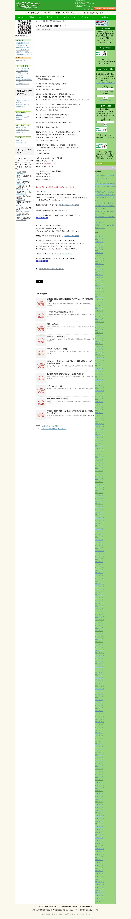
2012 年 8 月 (99, 694)
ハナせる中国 (20, 179)
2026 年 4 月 (99, 247)
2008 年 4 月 (99, 838)
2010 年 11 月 (99, 752)
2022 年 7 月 (99, 369)
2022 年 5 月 (99, 374)
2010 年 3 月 (99, 774)
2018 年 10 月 (99, 490)
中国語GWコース (21, 45)
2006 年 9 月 (99, 887)
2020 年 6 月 (99, 437)
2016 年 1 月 (99, 581)
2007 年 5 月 (99, 868)
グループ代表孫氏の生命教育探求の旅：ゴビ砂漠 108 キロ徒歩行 (105, 186)
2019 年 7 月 (99, 465)
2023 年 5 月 (99, 341)
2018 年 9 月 (99, 493)
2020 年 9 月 (99, 429)
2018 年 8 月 (99, 495)
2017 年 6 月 (99, 534)
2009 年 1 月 (99, 813)
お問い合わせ (20, 132)
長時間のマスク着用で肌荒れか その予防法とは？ (66, 374)
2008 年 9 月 (99, 824)
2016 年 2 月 (99, 578)
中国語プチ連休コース (23, 47)
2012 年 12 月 (99, 683)
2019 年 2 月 (99, 479)
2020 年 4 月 (99, 443)
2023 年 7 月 (99, 335)
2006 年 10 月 (99, 884)
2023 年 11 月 (99, 324)
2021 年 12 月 (99, 388)
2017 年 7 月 (99, 531)
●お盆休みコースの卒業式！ (51, 426)
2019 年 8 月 (99, 462)
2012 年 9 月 (99, 691)
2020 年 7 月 (99, 435)
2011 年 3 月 (99, 741)
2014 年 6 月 (99, 633)
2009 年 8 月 (99, 793)
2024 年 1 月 (99, 319)
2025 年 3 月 (99, 283)
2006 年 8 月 (99, 890)
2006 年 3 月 (99, 901)
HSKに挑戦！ (20, 77)
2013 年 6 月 (99, 667)
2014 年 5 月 (99, 636)
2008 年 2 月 (99, 843)
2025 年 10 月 (99, 264)
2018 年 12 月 (99, 484)
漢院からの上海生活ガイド (57, 336)
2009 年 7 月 (99, 796)
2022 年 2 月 (99, 382)
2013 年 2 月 (99, 678)
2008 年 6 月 (99, 832)
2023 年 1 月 (99, 352)
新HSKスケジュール (22, 84)
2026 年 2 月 (99, 253)
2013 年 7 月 (99, 664)
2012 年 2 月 (99, 711)
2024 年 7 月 (99, 302)
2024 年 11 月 (99, 294)
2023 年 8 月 (99, 333)
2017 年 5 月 (99, 537)
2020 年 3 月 (99, 446)
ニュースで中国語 (22, 71)
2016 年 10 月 (99, 556)
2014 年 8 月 (99, 628)
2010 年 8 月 (99, 760)
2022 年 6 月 (99, 371)
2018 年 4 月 (99, 506)
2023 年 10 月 (99, 327)
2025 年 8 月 (99, 269)
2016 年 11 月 (99, 553)
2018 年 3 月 (99, 509)
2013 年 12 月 (99, 650)
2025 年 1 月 (99, 289)
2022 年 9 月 (99, 363)
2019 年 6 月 (99, 468)
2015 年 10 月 (99, 589)
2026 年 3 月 (99, 250)
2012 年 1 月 (99, 713)
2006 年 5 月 (99, 896)
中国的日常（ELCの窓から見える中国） (51, 269)
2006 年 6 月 (99, 893)
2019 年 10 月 (99, 457)
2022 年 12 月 (99, 355)
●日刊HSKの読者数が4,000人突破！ (53, 429)
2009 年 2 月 (99, 810)
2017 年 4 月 (99, 540)
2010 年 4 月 (99, 771)
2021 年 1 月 (99, 418)
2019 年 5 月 (99, 471)
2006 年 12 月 (99, 879)
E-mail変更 (103, 100)
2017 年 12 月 (99, 518)
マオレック (20, 216)
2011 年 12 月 (99, 716)
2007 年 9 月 (99, 857)
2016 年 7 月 (99, 564)
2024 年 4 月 (99, 311)
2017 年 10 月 (99, 523)
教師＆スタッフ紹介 (22, 117)
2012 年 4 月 (99, 705)
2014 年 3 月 (99, 642)
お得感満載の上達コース (24, 54)
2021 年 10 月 (99, 393)
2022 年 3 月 (99, 380)
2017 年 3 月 (99, 542)
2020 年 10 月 (99, 426)
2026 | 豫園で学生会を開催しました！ (61, 312)
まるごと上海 (20, 184)
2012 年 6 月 (99, 700)
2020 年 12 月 (99, 421)
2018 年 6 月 (99, 501)
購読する (100, 163)
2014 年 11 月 (99, 620)
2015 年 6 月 (99, 600)
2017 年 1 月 (99, 548)
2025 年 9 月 (99, 266)
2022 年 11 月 (99, 357)
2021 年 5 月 (99, 407)
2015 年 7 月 (99, 598)
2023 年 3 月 (99, 346)
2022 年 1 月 (99, 385)
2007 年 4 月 (99, 871)
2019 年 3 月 (99, 476)
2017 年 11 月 (99, 520)
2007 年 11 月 (99, 851)
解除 (110, 100)
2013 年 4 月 (99, 672)
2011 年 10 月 (99, 722)
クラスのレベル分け (22, 130)
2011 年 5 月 (99, 735)
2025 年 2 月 (99, 286)
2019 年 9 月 (99, 460)
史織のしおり (64, 210)
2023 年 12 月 (99, 322)
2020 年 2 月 (99, 449)
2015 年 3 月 (99, 609)
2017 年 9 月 (99, 526)
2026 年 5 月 (99, 244)
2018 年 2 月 (99, 512)
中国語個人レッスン (22, 60)
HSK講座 (104, 17)
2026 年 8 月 (99, 236)
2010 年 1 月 (99, 780)
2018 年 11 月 (99, 487)
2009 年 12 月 (99, 782)
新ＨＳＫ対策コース (22, 50)
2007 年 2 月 (99, 876)
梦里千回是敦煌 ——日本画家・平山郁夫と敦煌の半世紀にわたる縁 (105, 178)
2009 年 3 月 (99, 807)
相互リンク (20, 140)
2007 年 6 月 (99, 865)
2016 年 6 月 (99, 567)
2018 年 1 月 (99, 515)
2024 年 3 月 (99, 313)
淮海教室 (19, 115)
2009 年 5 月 (99, 802)
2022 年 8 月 (99, 366)
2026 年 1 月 (99, 255)
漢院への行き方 (53, 324)
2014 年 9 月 (99, 625)
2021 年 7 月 (99, 402)
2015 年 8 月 (99, 595)
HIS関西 (19, 206)
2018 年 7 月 (99, 498)
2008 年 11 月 (99, 818)
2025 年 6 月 (99, 275)
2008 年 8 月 (99, 827)
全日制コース (52, 17)
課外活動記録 (20, 107)
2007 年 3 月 (99, 873)
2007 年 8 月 (99, 860)
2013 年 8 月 (99, 661)
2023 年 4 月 (99, 344)
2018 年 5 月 (99, 504)
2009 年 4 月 (99, 804)
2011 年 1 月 (99, 747)
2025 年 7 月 (99, 272)
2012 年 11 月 (99, 686)
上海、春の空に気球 (54, 386)
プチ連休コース (88, 17)
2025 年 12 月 (99, 258)
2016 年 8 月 (99, 562)
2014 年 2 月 (99, 644)
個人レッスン (70, 17)
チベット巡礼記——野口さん (104, 203)
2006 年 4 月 (99, 898)
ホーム (21, 17)
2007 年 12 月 (99, 849)
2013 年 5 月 (99, 669)
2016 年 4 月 (99, 573)
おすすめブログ (21, 142)
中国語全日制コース (22, 43)
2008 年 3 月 (99, 840)
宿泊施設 (19, 119)
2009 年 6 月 (99, 799)
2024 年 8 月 (99, 300)
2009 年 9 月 (99, 791)
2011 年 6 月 (99, 733)
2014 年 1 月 (99, 647)
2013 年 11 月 (99, 653)
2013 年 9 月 (99, 658)
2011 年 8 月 (99, 727)
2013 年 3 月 (99, 675)
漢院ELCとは (35, 17)
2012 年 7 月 (99, 697)
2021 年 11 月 (99, 391)
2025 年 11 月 (99, 261)
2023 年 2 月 (99, 349)
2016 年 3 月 (99, 575)
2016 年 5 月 (99, 570)
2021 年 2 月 (99, 415)
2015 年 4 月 (99, 606)
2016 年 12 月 (99, 551)
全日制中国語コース (65, 254)
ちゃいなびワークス (22, 189)
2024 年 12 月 (99, 291)
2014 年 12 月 (99, 617)
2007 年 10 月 (99, 854)
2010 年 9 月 (99, 758)
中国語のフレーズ (22, 73)
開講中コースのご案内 (71, 236)
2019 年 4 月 (99, 473)
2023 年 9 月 (99, 330)
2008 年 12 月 (99, 816)
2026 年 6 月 (99, 242)
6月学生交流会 (100, 222)
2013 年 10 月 (99, 655)
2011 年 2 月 (99, 744)
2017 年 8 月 (99, 529)
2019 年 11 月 (99, 454)
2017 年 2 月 (99, 545)
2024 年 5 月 (99, 308)
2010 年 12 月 (99, 749)
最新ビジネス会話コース (24, 52)
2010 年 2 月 (99, 777)
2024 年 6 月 (99, 305)
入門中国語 (20, 75)
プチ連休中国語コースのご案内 (69, 205)
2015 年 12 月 (99, 584)
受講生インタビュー (22, 104)
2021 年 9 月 (99, 396)
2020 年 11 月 (99, 424)
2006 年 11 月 (99, 882)
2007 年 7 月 (99, 862)
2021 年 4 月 (99, 410)
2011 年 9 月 (99, 724)
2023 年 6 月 (99, 338)
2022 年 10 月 (99, 360)
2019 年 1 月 (99, 482)
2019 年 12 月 (99, 451)
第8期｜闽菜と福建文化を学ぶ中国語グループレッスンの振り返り (105, 197)
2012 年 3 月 (99, 708)
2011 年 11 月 (99, 719)
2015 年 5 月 (99, 603)
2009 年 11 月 (99, 785)
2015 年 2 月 (99, 611)
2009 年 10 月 (99, 788)
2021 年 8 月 (99, 399)
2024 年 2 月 (99, 316)
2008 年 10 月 (99, 821)
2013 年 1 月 (99, 680)
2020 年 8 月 (99, 432)
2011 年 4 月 (99, 738)
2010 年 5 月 (99, 769)
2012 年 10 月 (99, 689)
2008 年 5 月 (99, 835)
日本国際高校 (20, 174)
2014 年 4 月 (99, 639)
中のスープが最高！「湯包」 (57, 349)
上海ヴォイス (20, 200)
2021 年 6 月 (99, 404)
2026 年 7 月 (99, 239)
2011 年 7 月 (99, 730)
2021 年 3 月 (99, 413)
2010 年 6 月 (99, 766)
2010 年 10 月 (99, 755)
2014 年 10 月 (99, 622)
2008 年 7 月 (99, 829)
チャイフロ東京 (21, 220)
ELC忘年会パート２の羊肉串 (57, 398)
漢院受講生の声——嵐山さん (104, 192)
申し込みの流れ (21, 127)
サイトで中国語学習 (22, 68)
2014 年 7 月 (99, 631)
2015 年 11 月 (99, 586)
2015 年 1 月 (99, 614)
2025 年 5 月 (99, 277)
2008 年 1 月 (99, 846)
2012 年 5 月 (99, 702)
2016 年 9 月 (99, 559)
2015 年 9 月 (99, 592)
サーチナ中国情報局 (22, 211)
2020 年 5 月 (99, 440)
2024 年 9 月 (99, 297)
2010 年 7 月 (99, 763)
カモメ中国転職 (21, 194)
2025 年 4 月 (99, 280)
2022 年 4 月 (99, 377)
